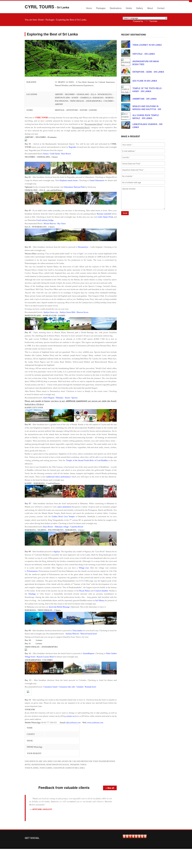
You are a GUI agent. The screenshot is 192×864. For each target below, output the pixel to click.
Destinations (116, 8)
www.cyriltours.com (95, 722)
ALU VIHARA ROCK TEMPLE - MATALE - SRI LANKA (146, 117)
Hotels (129, 8)
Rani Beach (66, 153)
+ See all (110, 787)
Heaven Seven (82, 312)
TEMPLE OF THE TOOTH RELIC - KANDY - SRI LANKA (147, 90)
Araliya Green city (50, 312)
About (149, 9)
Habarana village (62, 527)
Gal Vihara (99, 600)
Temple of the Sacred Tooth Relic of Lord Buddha (87, 460)
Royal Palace (84, 591)
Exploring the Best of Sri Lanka (71, 19)
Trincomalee (77, 630)
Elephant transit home (69, 180)
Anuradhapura (88, 653)
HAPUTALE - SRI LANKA (143, 53)
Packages (100, 8)
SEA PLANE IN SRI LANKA (144, 80)
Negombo (72, 147)
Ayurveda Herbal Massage (59, 607)
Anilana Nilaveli (72, 634)
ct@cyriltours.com (73, 722)
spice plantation (64, 507)
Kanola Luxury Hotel (45, 657)
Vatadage (32, 594)
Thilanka (59, 398)
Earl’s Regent (48, 398)
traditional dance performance (58, 477)
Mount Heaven (50, 223)
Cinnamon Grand (50, 687)
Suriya (45, 153)
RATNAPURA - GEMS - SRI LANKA (148, 71)
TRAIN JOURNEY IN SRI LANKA (147, 44)
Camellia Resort (76, 527)
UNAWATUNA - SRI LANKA (144, 98)
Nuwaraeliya (83, 247)
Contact (161, 8)
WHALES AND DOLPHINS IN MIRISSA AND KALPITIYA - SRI (146, 108)
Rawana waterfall (104, 214)
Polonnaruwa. (32, 571)
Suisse (67, 398)
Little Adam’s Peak (105, 217)
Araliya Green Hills (67, 312)
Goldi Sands (55, 153)
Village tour (84, 568)
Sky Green (61, 223)
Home (89, 8)
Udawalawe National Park (74, 187)
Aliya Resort (48, 527)
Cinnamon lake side (67, 687)
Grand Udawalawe (97, 180)
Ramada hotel (90, 687)
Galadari (79, 687)
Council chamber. (101, 591)
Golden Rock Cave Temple (63, 516)
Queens (75, 398)
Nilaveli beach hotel (88, 634)
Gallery (139, 8)
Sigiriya (57, 551)
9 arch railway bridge (45, 220)
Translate (153, 21)
